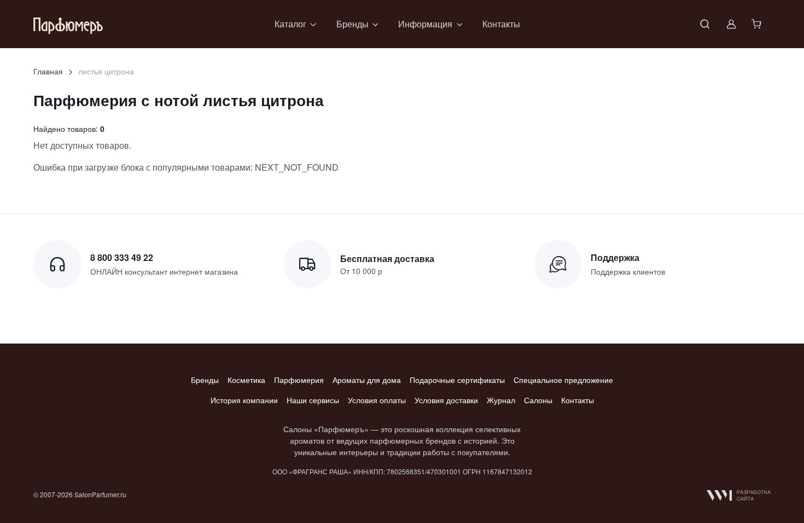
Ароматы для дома (367, 379)
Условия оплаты (377, 399)
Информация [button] (425, 24)
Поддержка (615, 257)
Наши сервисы (313, 399)
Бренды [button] (352, 24)
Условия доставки (446, 399)
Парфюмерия (299, 379)
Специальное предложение (563, 379)
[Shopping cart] (757, 24)
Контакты (501, 24)
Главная (48, 71)
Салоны (538, 399)
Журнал (501, 399)
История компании (244, 399)
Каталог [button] (290, 24)
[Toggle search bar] (705, 24)
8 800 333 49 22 (121, 257)
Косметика (246, 379)
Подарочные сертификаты (457, 379)
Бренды (205, 379)
